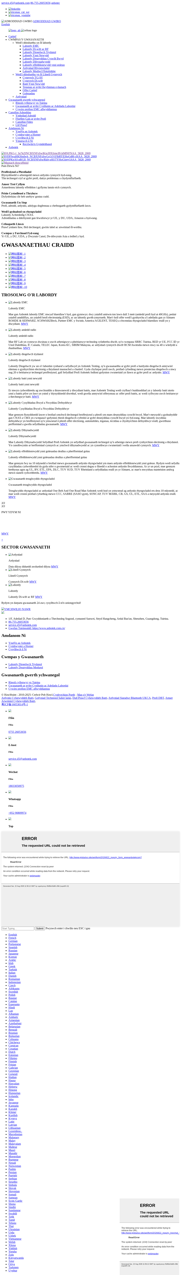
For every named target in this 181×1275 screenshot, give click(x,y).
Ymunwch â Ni (24, 140)
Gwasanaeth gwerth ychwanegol (26, 99)
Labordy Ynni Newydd (36, 55)
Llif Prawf (21, 125)
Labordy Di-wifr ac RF (36, 49)
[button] (90, 503)
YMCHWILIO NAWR (17, 609)
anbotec (55, 2)
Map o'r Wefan (85, 694)
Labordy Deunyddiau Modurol (25, 667)
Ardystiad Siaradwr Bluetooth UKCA (129, 697)
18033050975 (16, 785)
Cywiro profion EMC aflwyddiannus (36, 109)
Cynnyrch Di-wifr (33, 80)
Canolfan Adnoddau (19, 112)
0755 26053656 (17, 731)
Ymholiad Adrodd (26, 115)
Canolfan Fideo (24, 121)
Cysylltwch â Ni (25, 137)
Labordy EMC (31, 45)
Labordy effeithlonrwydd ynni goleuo (44, 64)
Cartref (12, 36)
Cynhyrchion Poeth (64, 694)
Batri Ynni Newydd (34, 83)
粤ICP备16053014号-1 (14, 704)
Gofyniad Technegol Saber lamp (53, 697)
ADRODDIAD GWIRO (47, 21)
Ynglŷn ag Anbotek (27, 131)
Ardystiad (21, 96)
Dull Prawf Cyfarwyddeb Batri (89, 697)
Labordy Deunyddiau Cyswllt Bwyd (43, 58)
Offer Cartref (30, 90)
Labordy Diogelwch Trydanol (39, 52)
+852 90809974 (17, 812)
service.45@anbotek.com (15, 2)
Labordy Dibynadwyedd (36, 61)
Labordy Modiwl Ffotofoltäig (39, 71)
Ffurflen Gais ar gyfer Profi (31, 118)
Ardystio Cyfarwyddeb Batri (17, 697)
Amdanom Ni (16, 128)
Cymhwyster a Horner (28, 134)
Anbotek (13, 147)
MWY (24, 323)
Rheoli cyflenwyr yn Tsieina (31, 102)
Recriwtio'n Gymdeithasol (37, 144)
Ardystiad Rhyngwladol (36, 68)
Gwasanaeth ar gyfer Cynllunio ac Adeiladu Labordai (45, 106)
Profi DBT (158, 697)
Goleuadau (29, 93)
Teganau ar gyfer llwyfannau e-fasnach (44, 87)
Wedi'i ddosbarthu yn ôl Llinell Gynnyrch (39, 74)
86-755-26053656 (40, 2)
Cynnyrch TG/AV (33, 77)
